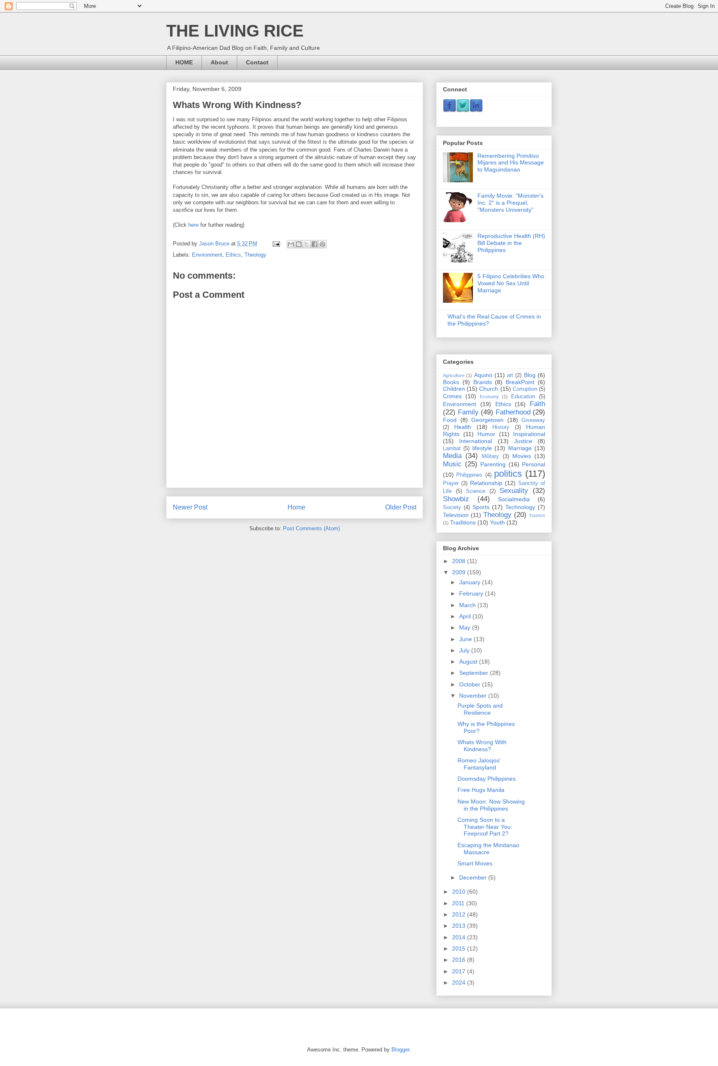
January (470, 582)
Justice (523, 441)
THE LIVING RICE (235, 31)
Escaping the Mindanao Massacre (488, 848)
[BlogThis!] (299, 244)
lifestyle (482, 448)
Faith (537, 404)
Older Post (400, 507)
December (473, 877)
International (475, 441)
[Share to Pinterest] (322, 244)
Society (452, 507)
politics (508, 473)
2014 (459, 937)
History (500, 427)
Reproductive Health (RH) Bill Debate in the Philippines (511, 243)
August (469, 661)
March (468, 605)
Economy (489, 396)
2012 (459, 914)
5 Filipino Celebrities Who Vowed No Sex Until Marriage (510, 283)
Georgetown (487, 420)
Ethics (233, 255)
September (474, 672)
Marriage (520, 448)
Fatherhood (513, 412)
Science (475, 491)
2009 (459, 572)
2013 (459, 925)
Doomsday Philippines (486, 778)
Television (456, 515)
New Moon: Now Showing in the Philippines (491, 805)
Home (296, 507)
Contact (257, 62)
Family (468, 412)
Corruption (525, 389)
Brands (482, 382)
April (465, 616)
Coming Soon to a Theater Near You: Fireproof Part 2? (484, 826)
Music (452, 464)
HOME (184, 62)
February (472, 593)
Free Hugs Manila (480, 790)
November (473, 695)
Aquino (483, 375)
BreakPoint (520, 382)
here (193, 225)
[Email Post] (276, 243)
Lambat (452, 448)
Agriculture (454, 375)
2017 (459, 971)
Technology (520, 507)
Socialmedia (514, 499)
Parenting (493, 464)
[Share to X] (306, 244)
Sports (480, 507)
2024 (459, 982)
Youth (497, 522)
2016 (459, 959)
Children (454, 388)
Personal (533, 464)
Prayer (451, 483)
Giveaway (533, 420)
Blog (530, 375)
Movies (521, 456)
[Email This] (291, 244)
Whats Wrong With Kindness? (482, 745)
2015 (459, 948)
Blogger (400, 1049)
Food (450, 420)
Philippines (469, 475)
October (470, 684)
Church (488, 388)
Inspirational (529, 434)
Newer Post (190, 507)
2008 (459, 561)
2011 (459, 903)
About (219, 62)
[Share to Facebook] (314, 244)
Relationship (486, 483)
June (466, 639)
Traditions (463, 522)
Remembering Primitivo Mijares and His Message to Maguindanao (510, 162)
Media (452, 456)
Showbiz (456, 499)
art (510, 375)
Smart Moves (474, 863)
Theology (255, 255)
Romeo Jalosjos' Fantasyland (479, 764)
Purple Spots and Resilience (480, 709)
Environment (207, 255)
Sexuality (513, 491)
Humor (486, 434)
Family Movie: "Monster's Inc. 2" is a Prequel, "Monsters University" (510, 202)
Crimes (452, 396)
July (465, 650)
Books (451, 382)
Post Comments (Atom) (311, 528)
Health (462, 427)
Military (490, 456)
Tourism (537, 515)
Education (523, 396)
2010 (459, 891)
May (465, 627)
